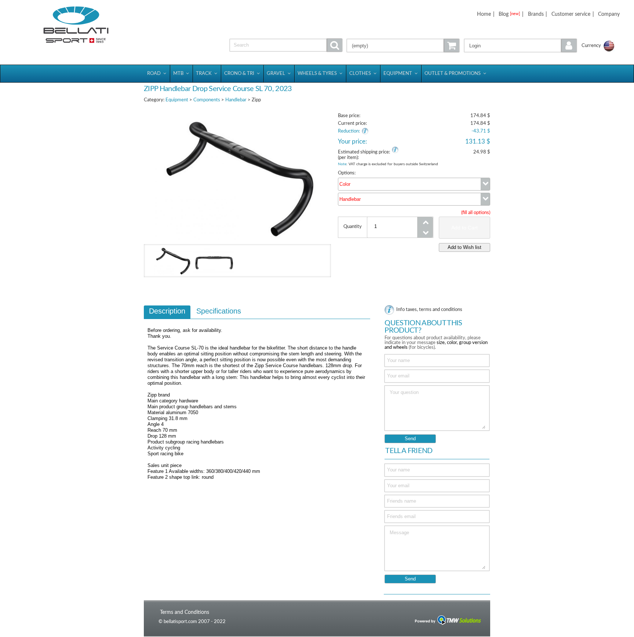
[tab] (167, 312)
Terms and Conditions (184, 612)
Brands (536, 14)
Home (484, 14)
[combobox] (414, 184)
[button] (520, 45)
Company (609, 14)
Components (206, 100)
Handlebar (236, 100)
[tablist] (257, 396)
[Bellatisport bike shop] (76, 25)
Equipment (176, 100)
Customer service (570, 14)
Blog (509, 14)
